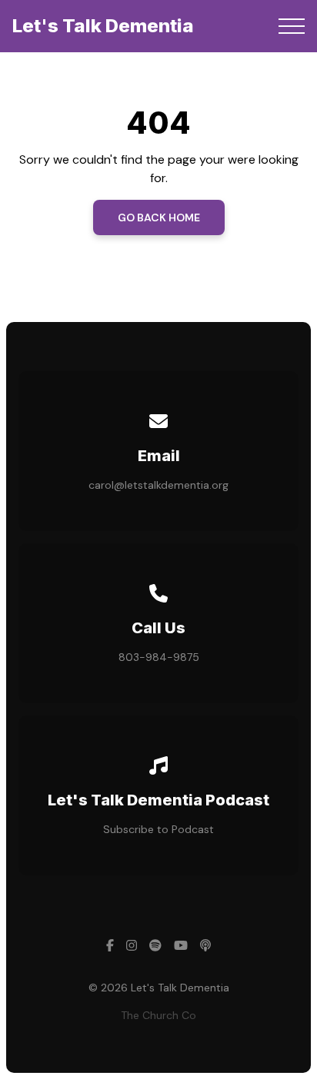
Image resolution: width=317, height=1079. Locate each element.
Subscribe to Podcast (158, 829)
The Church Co (158, 1015)
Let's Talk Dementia (103, 26)
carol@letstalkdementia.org (158, 485)
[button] (292, 26)
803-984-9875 (158, 657)
